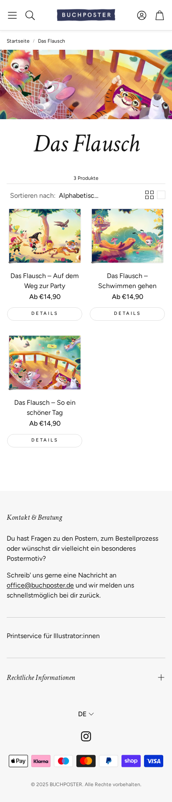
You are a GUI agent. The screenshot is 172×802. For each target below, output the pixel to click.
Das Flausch (51, 41)
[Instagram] (86, 736)
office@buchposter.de (40, 585)
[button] (12, 15)
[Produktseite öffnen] (45, 235)
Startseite (18, 41)
